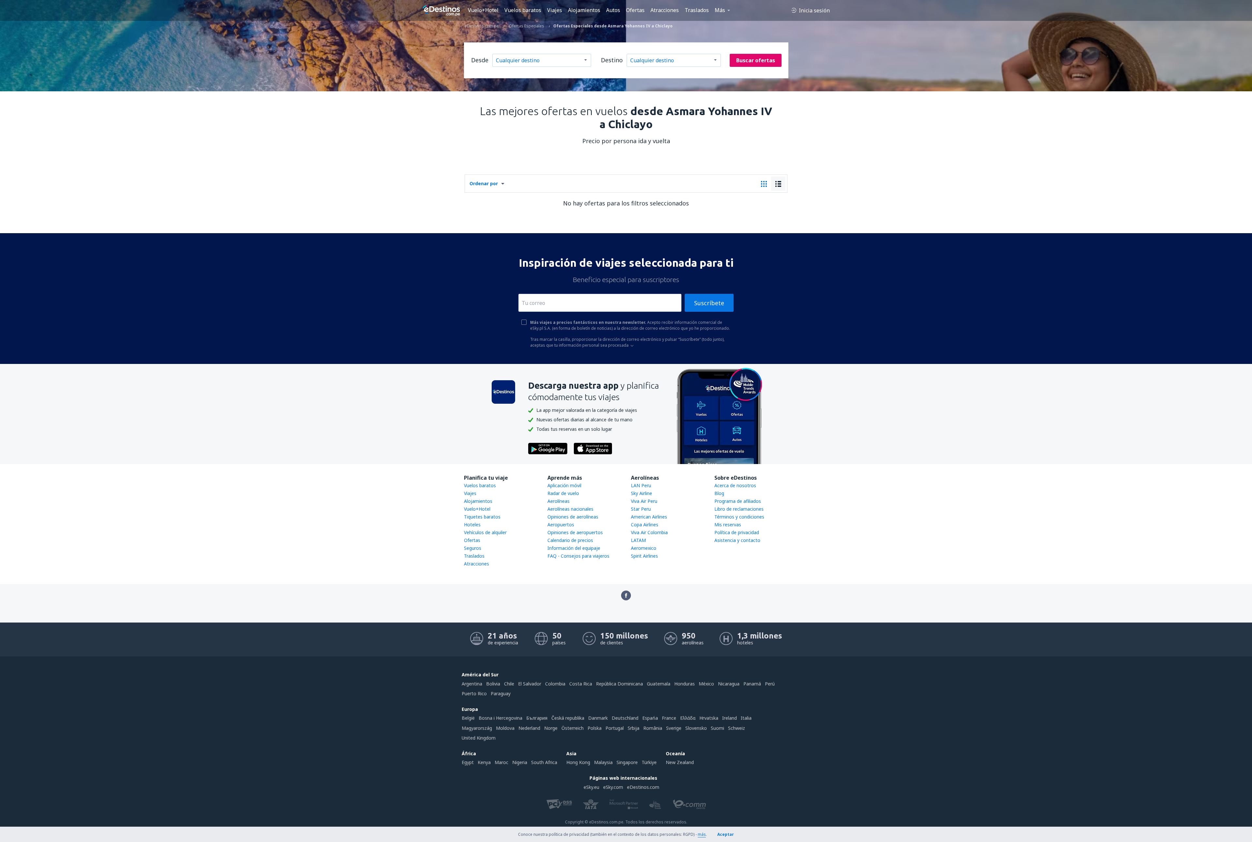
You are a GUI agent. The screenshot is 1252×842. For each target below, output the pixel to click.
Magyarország (477, 728)
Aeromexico (643, 548)
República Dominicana (619, 684)
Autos (613, 10)
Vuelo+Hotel (483, 10)
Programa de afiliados (737, 501)
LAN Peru (641, 485)
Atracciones (664, 10)
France (669, 718)
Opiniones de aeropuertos (575, 532)
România (652, 728)
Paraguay (501, 693)
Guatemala (658, 684)
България (536, 718)
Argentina (472, 684)
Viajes (554, 10)
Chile (509, 684)
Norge (551, 728)
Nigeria (519, 762)
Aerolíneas (558, 501)
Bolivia (493, 684)
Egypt (468, 762)
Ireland (729, 718)
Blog (719, 493)
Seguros (472, 548)
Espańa (650, 718)
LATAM (638, 540)
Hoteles (472, 524)
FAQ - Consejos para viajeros (578, 556)
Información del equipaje (573, 548)
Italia (746, 718)
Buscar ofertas (755, 60)
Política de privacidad (736, 532)
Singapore (627, 762)
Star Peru (641, 509)
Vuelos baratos (522, 10)
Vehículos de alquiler (485, 532)
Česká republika (567, 718)
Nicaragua (728, 684)
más (702, 834)
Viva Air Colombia (649, 532)
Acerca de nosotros (735, 485)
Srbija (633, 728)
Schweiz (736, 728)
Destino (612, 60)
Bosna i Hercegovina (500, 718)
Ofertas (635, 10)
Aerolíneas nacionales (570, 509)
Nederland (529, 728)
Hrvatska (708, 718)
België (468, 718)
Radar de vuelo (563, 493)
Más (720, 10)
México (706, 684)
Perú (770, 684)
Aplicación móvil (564, 485)
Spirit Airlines (644, 556)
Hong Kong (578, 762)
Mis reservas (727, 524)
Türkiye (649, 762)
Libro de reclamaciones (739, 509)
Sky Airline (641, 493)
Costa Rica (580, 684)
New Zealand (680, 762)
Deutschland (625, 718)
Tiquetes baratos (482, 517)
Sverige (673, 728)
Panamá (752, 684)
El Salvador (529, 684)
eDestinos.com (643, 787)
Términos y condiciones (739, 517)
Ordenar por (484, 183)
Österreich (572, 728)
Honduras (684, 684)
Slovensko (696, 728)
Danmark (598, 718)
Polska (595, 728)
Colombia (555, 684)
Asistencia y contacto (737, 540)
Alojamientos (584, 10)
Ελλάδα (687, 718)
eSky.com (613, 787)
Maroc (501, 762)
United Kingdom (479, 738)
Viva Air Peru (644, 501)
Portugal (614, 728)
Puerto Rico (474, 693)
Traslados (697, 10)
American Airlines (649, 517)
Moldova (505, 728)
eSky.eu (591, 787)
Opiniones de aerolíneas (572, 517)
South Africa (544, 762)
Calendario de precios (570, 540)
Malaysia (603, 762)
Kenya (484, 762)
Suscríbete (709, 303)
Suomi (717, 728)
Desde (479, 60)
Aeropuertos (560, 524)
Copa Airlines (644, 524)
